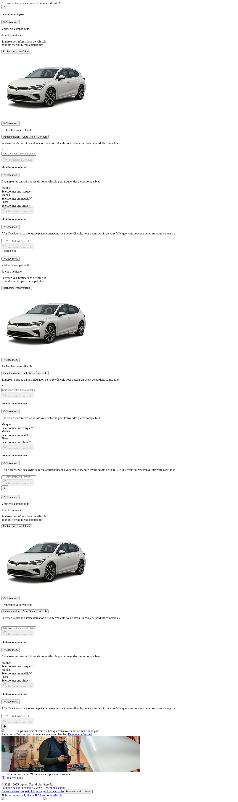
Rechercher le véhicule (19, 159)
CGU (42, 787)
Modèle (5, 194)
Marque (6, 187)
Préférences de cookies (78, 791)
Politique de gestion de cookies (46, 791)
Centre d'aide (9, 791)
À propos (22, 791)
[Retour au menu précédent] (4, 488)
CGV (36, 787)
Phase (4, 201)
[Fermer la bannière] (4, 7)
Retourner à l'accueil (80, 734)
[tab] (11, 137)
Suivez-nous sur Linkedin (19, 795)
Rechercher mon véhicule (16, 51)
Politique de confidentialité (17, 787)
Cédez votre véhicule (50, 795)
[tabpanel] (119, 195)
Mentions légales (55, 787)
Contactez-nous (13, 777)
